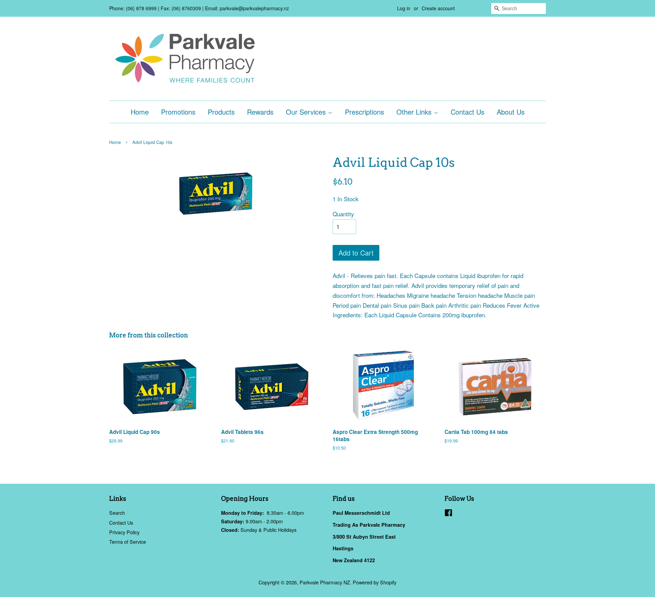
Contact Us (467, 112)
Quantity (343, 213)
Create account (438, 8)
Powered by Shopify (374, 582)
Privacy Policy (124, 532)
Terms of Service (127, 541)
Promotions (178, 112)
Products (221, 112)
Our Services (307, 112)
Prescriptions (364, 112)
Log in (403, 8)
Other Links (415, 112)
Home (140, 112)
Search (117, 512)
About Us (511, 112)
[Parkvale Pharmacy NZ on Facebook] (448, 513)
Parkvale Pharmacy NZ (325, 582)
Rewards (260, 112)
